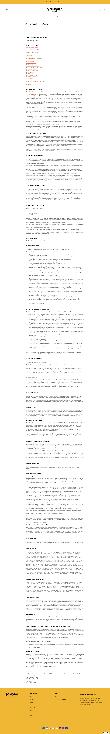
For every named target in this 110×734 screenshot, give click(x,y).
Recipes (32, 710)
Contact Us (33, 705)
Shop (31, 702)
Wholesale (32, 715)
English (104, 732)
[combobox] (106, 733)
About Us (32, 699)
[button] (7, 9)
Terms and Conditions (60, 699)
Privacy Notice (58, 696)
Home (31, 696)
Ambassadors (33, 713)
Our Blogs (32, 707)
